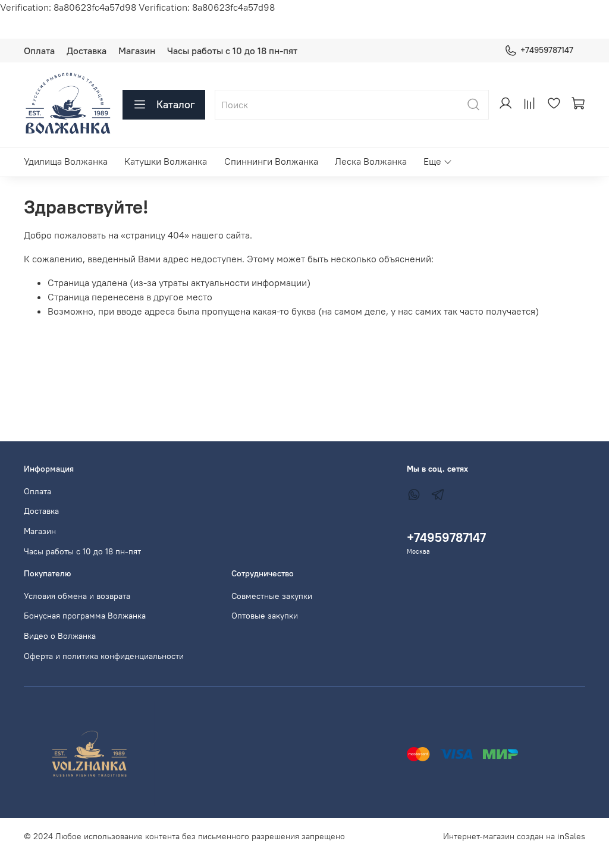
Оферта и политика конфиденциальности (104, 656)
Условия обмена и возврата (77, 596)
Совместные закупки (271, 596)
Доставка (86, 51)
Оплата (39, 51)
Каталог (175, 104)
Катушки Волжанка (165, 161)
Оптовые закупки (264, 615)
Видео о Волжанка (60, 635)
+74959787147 (546, 50)
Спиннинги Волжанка (271, 161)
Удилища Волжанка (66, 161)
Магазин (136, 51)
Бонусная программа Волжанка (85, 615)
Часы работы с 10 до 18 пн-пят (232, 51)
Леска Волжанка (371, 161)
